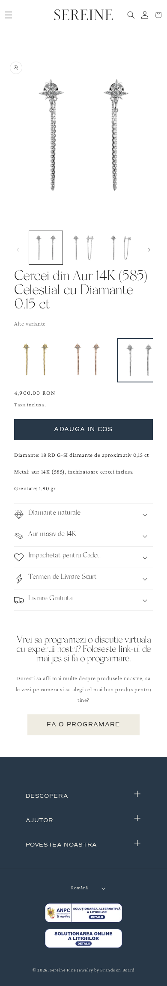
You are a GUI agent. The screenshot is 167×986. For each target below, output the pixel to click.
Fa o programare (83, 724)
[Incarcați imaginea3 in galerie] (120, 247)
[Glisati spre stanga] (18, 249)
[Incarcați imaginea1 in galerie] (46, 247)
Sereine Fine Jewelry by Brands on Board (92, 970)
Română (79, 888)
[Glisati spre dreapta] (149, 249)
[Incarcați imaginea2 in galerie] (83, 247)
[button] (8, 15)
